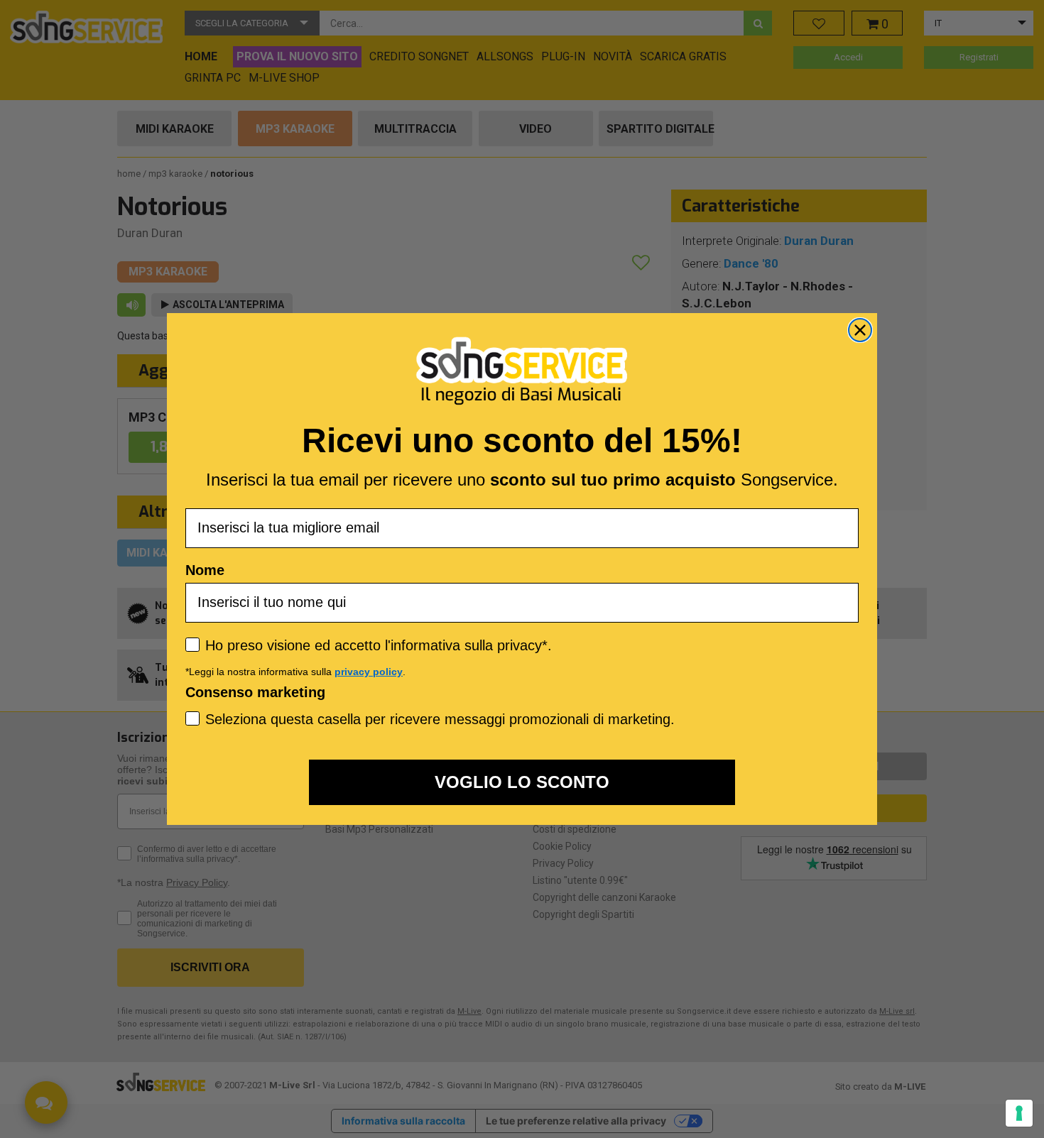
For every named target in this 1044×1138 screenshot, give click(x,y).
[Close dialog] (860, 330)
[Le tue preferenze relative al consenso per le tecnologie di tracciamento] (1019, 1113)
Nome (204, 570)
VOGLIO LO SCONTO (522, 782)
